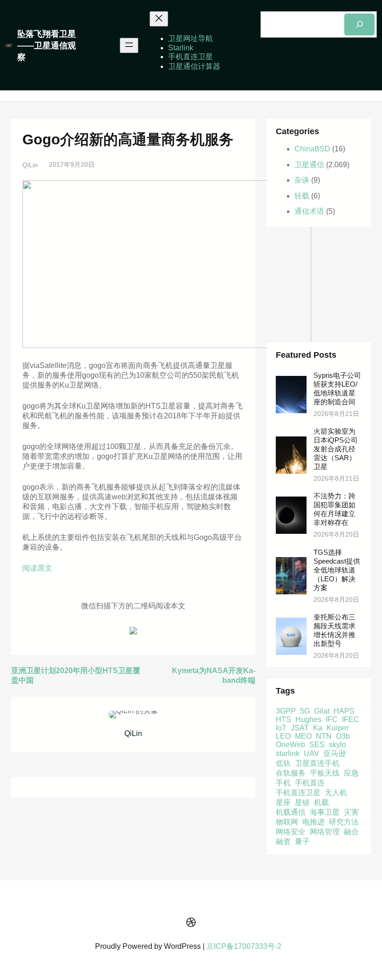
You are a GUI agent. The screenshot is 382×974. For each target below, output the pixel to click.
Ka (317, 728)
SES (317, 745)
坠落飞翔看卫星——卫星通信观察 (46, 45)
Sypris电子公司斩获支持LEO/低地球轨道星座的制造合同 (337, 389)
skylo (337, 745)
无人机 (336, 793)
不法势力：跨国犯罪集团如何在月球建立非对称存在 (334, 509)
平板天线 (325, 773)
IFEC (350, 719)
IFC (332, 719)
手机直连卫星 (298, 793)
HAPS (344, 711)
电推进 (313, 822)
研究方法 (344, 822)
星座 (283, 802)
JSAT (300, 728)
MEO (303, 736)
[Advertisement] (318, 284)
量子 (302, 841)
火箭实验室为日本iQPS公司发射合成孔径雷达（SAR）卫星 (336, 449)
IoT (281, 728)
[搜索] (359, 24)
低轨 (283, 763)
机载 (321, 802)
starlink (288, 753)
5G (305, 711)
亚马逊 (334, 753)
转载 (301, 196)
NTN (324, 736)
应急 (351, 773)
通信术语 (309, 211)
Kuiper (337, 728)
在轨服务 (291, 773)
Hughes (308, 719)
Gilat (321, 711)
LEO (283, 736)
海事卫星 (325, 812)
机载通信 (291, 812)
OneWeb (290, 745)
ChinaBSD (312, 149)
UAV (311, 753)
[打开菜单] (129, 45)
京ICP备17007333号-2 (243, 946)
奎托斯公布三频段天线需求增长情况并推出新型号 (334, 630)
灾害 (351, 812)
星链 (302, 802)
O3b (343, 736)
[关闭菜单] (159, 19)
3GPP (286, 711)
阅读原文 (37, 568)
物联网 (287, 822)
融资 (283, 841)
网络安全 (291, 832)
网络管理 (325, 832)
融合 (351, 832)
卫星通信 (309, 165)
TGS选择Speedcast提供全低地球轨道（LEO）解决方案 (337, 570)
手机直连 (310, 783)
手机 (283, 783)
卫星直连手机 (317, 763)
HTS (283, 719)
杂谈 (301, 180)
